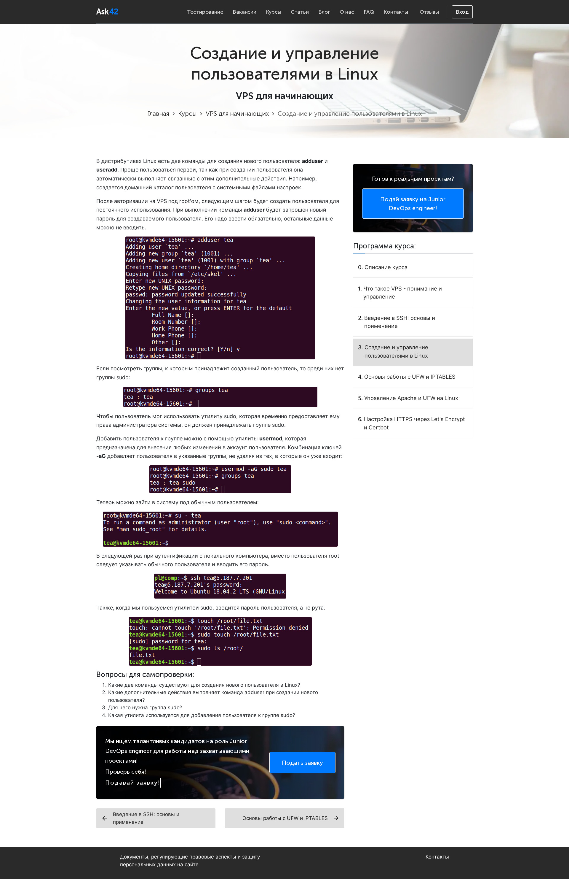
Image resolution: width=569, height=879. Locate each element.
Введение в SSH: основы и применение (146, 818)
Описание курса (386, 267)
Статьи (300, 12)
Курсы (273, 12)
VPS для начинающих (237, 114)
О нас (347, 12)
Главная (158, 114)
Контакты (395, 12)
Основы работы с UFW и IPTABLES (285, 818)
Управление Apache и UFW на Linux (411, 398)
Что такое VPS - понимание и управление (402, 292)
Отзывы (429, 12)
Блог (324, 12)
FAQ (369, 12)
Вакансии (244, 12)
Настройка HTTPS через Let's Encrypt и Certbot (414, 423)
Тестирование (205, 12)
